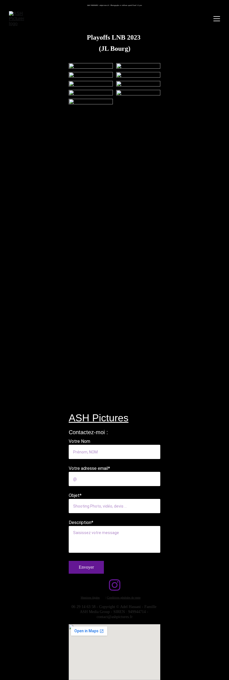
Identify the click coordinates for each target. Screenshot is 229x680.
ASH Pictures (98, 418)
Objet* (75, 495)
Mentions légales (90, 597)
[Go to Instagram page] (114, 585)
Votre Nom (79, 441)
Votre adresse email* (89, 468)
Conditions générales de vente (123, 597)
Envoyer (86, 567)
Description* (81, 522)
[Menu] (216, 18)
